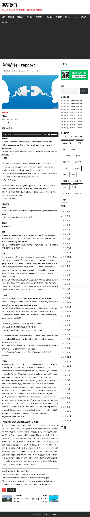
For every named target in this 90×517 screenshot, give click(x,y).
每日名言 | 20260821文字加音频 (71, 109)
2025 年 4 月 (65, 284)
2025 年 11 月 (66, 252)
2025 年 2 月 (65, 293)
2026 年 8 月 (65, 211)
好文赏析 (49, 17)
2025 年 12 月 (66, 248)
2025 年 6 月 (65, 275)
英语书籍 (11, 17)
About (48, 514)
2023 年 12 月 (66, 357)
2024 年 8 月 (65, 320)
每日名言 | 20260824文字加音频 (71, 100)
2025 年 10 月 (66, 257)
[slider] (54, 134)
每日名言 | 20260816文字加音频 (71, 125)
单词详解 (39, 17)
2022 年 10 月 (66, 421)
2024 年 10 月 (66, 311)
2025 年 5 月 (65, 280)
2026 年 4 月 (65, 229)
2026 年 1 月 (65, 243)
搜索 (62, 86)
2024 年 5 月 (65, 334)
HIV (64, 149)
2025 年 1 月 (65, 298)
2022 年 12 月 (66, 411)
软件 (64, 200)
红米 (64, 187)
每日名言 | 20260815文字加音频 (71, 128)
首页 (3, 17)
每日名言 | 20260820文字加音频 (71, 112)
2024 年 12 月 (66, 302)
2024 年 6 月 (65, 330)
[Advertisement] (45, 42)
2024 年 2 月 (65, 348)
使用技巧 (83, 17)
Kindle (67, 17)
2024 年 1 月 (65, 352)
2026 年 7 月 (65, 216)
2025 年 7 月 (65, 270)
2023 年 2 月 (65, 402)
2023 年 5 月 (65, 389)
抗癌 (73, 174)
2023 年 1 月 (65, 407)
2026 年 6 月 (65, 220)
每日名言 (59, 17)
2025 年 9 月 (65, 261)
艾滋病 (73, 187)
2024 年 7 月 (65, 325)
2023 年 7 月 (65, 380)
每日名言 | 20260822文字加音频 (71, 106)
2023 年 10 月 (66, 366)
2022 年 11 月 (66, 416)
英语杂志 (20, 17)
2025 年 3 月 (65, 289)
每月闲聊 (5, 22)
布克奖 (77, 168)
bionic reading (76, 137)
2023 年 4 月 (65, 393)
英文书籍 (66, 193)
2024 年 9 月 (65, 316)
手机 (64, 174)
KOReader (66, 156)
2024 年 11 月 (66, 307)
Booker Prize (67, 143)
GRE (79, 143)
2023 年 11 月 (66, 361)
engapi (22, 71)
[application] (30, 134)
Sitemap (54, 514)
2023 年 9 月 (65, 370)
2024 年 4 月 (65, 339)
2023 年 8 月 (65, 375)
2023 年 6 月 (65, 384)
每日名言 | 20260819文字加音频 (71, 115)
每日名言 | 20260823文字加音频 (71, 103)
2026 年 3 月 (65, 234)
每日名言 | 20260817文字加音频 (71, 121)
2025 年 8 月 (65, 266)
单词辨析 (78, 162)
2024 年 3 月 (65, 343)
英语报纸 (29, 17)
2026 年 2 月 (65, 239)
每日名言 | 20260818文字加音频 (71, 118)
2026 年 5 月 (65, 225)
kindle (73, 149)
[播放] (5, 134)
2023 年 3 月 (65, 398)
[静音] (49, 134)
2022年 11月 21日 (11, 71)
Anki (75, 17)
